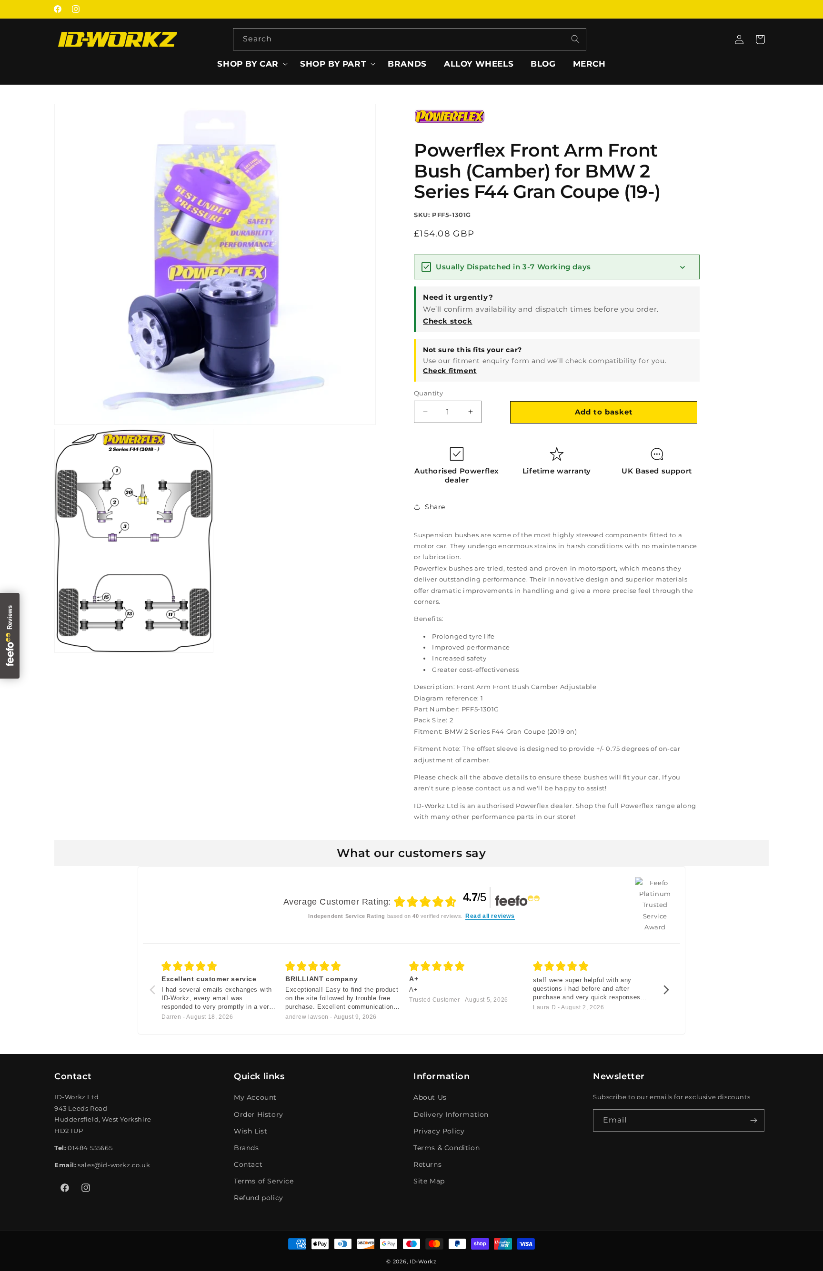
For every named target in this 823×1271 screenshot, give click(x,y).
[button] (250, 64)
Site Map (429, 1181)
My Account (255, 1097)
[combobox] (409, 39)
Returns (427, 1164)
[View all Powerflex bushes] (449, 130)
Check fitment (450, 370)
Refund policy (258, 1197)
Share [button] (435, 506)
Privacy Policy (438, 1131)
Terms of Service (264, 1181)
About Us (430, 1097)
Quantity (428, 392)
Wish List (250, 1131)
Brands (246, 1147)
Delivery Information (451, 1114)
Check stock (447, 320)
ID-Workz (423, 1261)
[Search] (575, 39)
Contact (248, 1164)
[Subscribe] (753, 1120)
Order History (258, 1114)
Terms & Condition (446, 1147)
